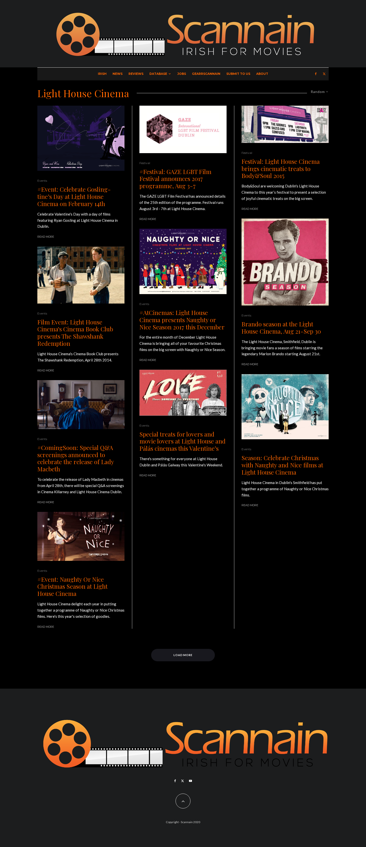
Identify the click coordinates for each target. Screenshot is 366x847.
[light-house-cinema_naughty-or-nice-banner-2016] (80, 536)
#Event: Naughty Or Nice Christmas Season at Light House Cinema (72, 586)
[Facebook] (316, 74)
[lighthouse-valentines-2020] (183, 392)
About (262, 74)
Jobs (181, 74)
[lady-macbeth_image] (80, 404)
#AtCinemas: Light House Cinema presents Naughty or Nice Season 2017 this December (182, 319)
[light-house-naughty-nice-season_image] (285, 407)
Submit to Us (238, 74)
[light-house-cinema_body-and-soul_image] (285, 124)
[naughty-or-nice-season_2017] (183, 261)
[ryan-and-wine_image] (80, 138)
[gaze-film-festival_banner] (183, 129)
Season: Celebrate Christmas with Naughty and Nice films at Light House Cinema (282, 465)
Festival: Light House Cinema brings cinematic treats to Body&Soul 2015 (281, 168)
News (117, 74)
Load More (183, 655)
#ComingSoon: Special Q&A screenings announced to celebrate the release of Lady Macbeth (75, 458)
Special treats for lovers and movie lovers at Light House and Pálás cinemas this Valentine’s (182, 441)
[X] (324, 74)
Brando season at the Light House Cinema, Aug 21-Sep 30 (281, 327)
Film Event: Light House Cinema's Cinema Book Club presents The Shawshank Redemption (75, 332)
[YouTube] (190, 780)
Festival (144, 163)
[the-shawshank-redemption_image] (80, 275)
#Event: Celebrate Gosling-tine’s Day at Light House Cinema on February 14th (74, 196)
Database (158, 74)
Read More (45, 236)
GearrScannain (206, 74)
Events (42, 180)
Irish (102, 74)
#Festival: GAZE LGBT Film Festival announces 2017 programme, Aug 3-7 (175, 178)
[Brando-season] (285, 262)
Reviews (135, 74)
